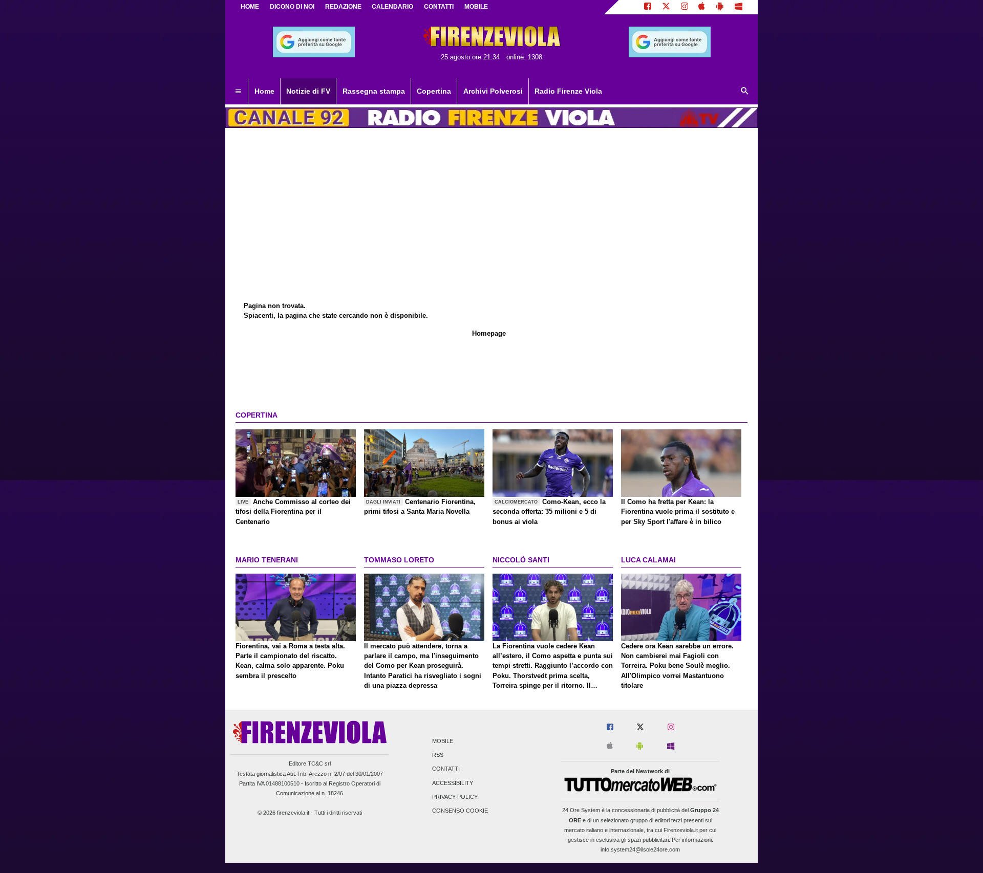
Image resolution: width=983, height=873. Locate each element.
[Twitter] (666, 7)
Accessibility (452, 783)
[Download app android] (720, 7)
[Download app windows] (738, 7)
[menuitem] (238, 91)
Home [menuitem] (264, 91)
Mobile (442, 741)
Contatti (446, 769)
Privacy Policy (455, 797)
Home (250, 7)
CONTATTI (439, 7)
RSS (437, 755)
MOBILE (476, 7)
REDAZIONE (343, 7)
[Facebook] (647, 7)
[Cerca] (745, 91)
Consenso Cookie (460, 810)
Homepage (489, 333)
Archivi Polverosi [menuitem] (493, 91)
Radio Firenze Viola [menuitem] (568, 91)
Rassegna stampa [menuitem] (374, 91)
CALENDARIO (392, 7)
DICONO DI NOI (292, 7)
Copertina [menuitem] (434, 91)
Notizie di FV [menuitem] (308, 91)
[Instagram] (684, 7)
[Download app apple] (702, 7)
